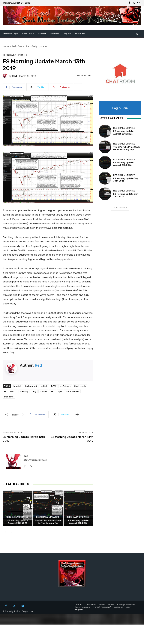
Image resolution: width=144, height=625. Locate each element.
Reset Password (83, 607)
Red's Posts (18, 46)
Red (14, 76)
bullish (44, 386)
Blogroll (67, 34)
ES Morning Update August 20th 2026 (18, 521)
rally (34, 391)
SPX (53, 391)
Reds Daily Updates (36, 46)
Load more (119, 207)
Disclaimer (91, 604)
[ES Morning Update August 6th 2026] (78, 508)
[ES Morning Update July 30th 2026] (105, 178)
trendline (9, 396)
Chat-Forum (28, 34)
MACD (13, 391)
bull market (31, 386)
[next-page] (11, 532)
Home (6, 46)
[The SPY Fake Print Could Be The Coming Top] (48, 508)
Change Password (126, 604)
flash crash (80, 386)
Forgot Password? (102, 607)
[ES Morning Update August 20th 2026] (17, 508)
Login (128, 607)
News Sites (79, 34)
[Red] (6, 75)
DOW (53, 386)
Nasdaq (24, 391)
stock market (72, 391)
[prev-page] (5, 532)
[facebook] (24, 465)
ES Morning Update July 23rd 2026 (125, 195)
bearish (17, 386)
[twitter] (31, 465)
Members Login (10, 34)
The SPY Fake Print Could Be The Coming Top (48, 521)
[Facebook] (129, 3)
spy (60, 391)
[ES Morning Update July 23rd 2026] (105, 193)
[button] (137, 34)
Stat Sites (54, 34)
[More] (78, 87)
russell (43, 391)
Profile (111, 604)
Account (118, 607)
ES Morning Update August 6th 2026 (78, 521)
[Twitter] (134, 3)
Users (102, 604)
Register (79, 609)
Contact (42, 34)
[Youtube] (138, 3)
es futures (65, 386)
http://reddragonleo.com (35, 460)
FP (5, 391)
